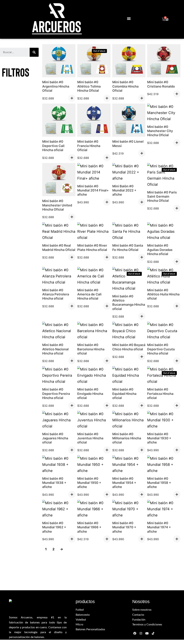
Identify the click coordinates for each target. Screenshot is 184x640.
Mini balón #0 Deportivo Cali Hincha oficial (53, 146)
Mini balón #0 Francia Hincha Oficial (88, 146)
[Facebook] (134, 633)
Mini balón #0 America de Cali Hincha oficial (89, 294)
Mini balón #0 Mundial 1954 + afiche (124, 483)
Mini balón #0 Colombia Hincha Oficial (125, 86)
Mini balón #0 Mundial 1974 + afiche (159, 527)
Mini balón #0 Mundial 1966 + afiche (89, 527)
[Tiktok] (153, 633)
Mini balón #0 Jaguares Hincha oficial (55, 438)
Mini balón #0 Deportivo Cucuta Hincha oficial (161, 349)
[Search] (34, 52)
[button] (129, 18)
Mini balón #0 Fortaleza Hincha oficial (160, 393)
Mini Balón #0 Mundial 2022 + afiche (124, 190)
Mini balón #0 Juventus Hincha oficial (90, 438)
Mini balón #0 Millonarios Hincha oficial (126, 438)
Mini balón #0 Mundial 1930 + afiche (159, 438)
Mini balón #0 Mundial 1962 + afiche (54, 527)
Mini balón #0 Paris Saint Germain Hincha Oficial (162, 196)
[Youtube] (147, 633)
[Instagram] (141, 633)
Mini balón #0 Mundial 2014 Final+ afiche (93, 190)
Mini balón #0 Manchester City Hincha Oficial (160, 131)
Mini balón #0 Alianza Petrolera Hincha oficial (55, 294)
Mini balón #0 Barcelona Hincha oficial (90, 349)
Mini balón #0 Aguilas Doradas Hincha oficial (159, 250)
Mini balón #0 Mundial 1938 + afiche (54, 483)
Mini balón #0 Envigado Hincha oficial (90, 393)
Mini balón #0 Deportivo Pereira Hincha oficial (56, 393)
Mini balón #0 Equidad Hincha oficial (124, 393)
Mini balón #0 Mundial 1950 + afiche (89, 483)
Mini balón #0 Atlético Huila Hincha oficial (163, 294)
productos (85, 601)
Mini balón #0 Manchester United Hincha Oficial (57, 205)
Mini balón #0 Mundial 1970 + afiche (124, 527)
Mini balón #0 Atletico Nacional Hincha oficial (55, 349)
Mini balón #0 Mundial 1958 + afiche (159, 483)
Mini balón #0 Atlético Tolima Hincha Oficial (89, 86)
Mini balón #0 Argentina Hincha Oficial (55, 86)
